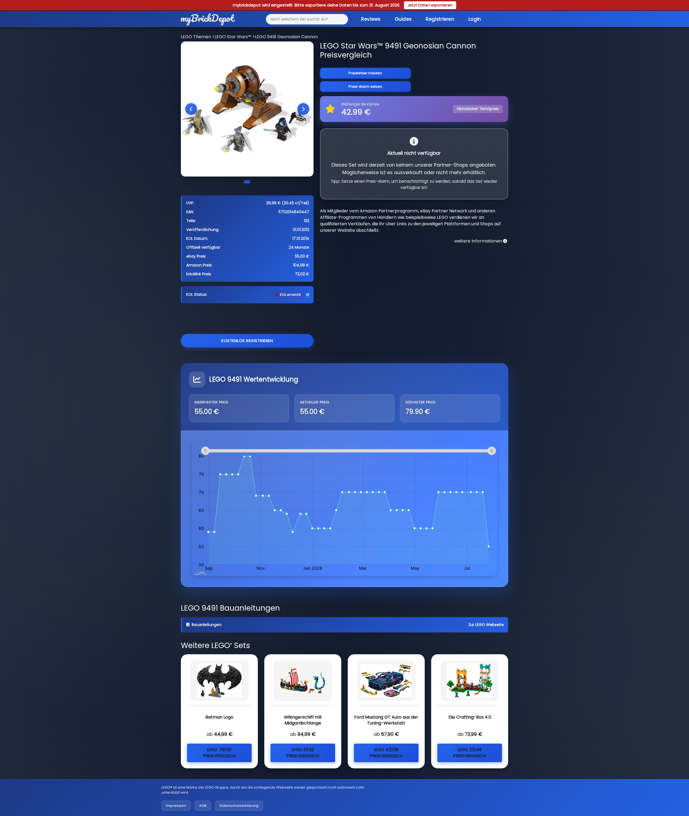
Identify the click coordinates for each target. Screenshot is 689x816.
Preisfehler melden (365, 73)
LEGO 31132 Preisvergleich (303, 753)
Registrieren (440, 19)
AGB (202, 805)
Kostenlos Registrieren (247, 340)
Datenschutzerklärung (239, 805)
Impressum (176, 805)
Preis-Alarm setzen (365, 86)
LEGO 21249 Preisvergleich (470, 753)
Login (475, 19)
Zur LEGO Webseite (486, 624)
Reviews (370, 19)
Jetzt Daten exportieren (430, 5)
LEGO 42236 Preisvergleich (386, 753)
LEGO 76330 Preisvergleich (219, 753)
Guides (403, 19)
